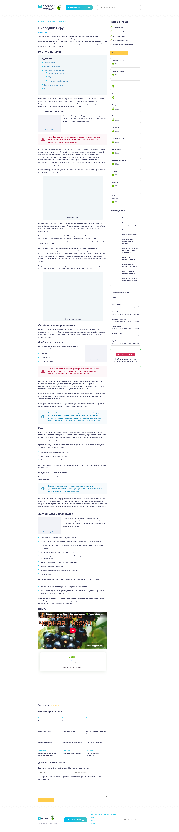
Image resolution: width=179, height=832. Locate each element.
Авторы (93, 823)
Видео (46, 89)
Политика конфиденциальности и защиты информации (104, 814)
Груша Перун (49, 129)
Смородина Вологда (45, 742)
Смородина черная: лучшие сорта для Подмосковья (47, 754)
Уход (50, 77)
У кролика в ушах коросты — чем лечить (129, 265)
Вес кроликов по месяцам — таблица (128, 258)
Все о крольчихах (119, 36)
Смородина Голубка (44, 731)
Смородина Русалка (68, 731)
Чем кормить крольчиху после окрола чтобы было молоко (130, 251)
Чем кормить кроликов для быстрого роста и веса (130, 280)
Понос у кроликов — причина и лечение (129, 272)
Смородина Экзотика (96, 360)
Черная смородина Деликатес (72, 742)
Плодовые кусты (51, 21)
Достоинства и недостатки (53, 85)
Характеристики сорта (52, 67)
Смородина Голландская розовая (94, 743)
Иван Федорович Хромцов (72, 667)
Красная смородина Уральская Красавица (96, 732)
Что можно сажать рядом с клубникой (128, 299)
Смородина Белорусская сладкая (70, 722)
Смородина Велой (44, 720)
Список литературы (96, 825)
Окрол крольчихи (118, 27)
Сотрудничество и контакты (98, 811)
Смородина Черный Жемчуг (71, 753)
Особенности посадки (56, 73)
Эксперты (93, 820)
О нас (92, 817)
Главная (42, 21)
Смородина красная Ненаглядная (92, 754)
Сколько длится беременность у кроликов (123, 45)
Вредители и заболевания (58, 81)
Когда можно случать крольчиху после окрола (126, 32)
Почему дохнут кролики (121, 40)
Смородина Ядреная (93, 720)
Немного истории (50, 63)
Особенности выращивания (54, 71)
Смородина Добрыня (49, 532)
